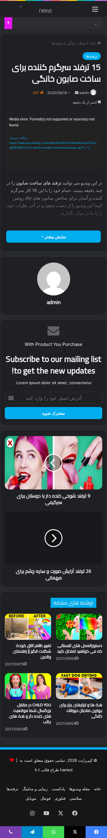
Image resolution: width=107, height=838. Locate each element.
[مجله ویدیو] (28, 9)
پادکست (58, 788)
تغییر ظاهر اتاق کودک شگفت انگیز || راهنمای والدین (32, 651)
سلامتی (76, 798)
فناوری (60, 798)
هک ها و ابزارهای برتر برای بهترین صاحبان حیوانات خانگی (80, 710)
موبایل (31, 798)
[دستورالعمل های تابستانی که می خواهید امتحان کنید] (79, 627)
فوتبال (45, 798)
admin (84, 92)
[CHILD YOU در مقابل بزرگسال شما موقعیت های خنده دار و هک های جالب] (28, 686)
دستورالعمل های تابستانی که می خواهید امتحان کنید (79, 648)
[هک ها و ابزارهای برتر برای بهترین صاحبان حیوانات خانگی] (79, 686)
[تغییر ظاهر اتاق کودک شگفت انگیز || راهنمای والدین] (28, 627)
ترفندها (57, 43)
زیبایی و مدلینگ (35, 788)
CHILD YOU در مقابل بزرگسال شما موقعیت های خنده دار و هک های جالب (30, 713)
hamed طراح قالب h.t (54, 769)
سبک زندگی (76, 43)
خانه (93, 43)
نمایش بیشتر (55, 236)
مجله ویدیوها (79, 788)
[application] (53, 144)
